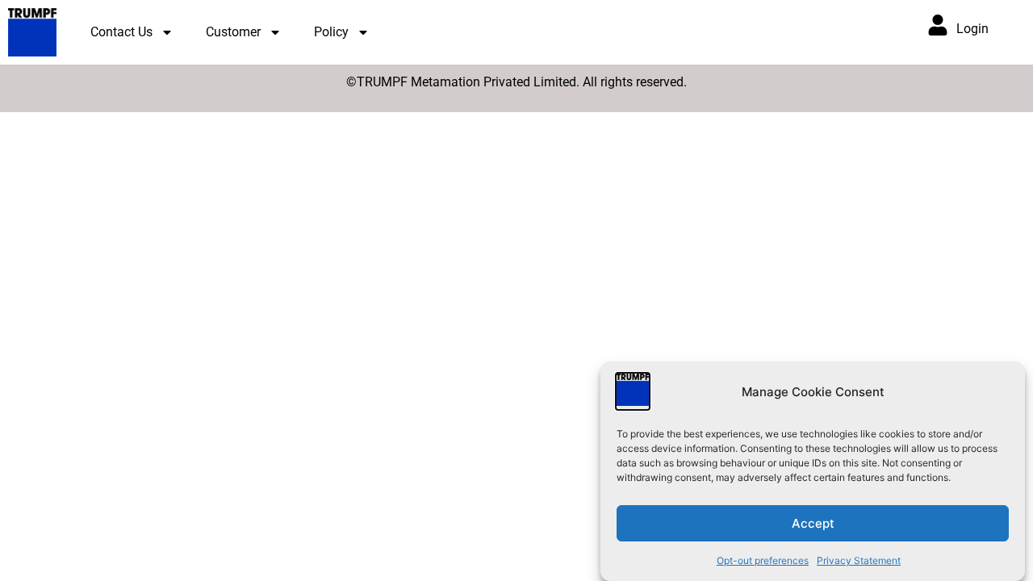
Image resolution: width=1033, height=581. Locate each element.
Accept (813, 523)
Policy (331, 32)
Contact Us (121, 32)
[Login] (937, 25)
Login (972, 28)
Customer (233, 32)
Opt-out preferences (763, 560)
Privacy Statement (859, 560)
